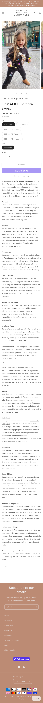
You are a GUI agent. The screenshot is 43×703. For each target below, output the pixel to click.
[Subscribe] (36, 607)
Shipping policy (10, 650)
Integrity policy (10, 635)
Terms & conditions (11, 640)
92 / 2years (9, 124)
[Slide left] (16, 93)
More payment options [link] (21, 176)
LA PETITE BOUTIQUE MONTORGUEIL (20, 697)
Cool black (9, 148)
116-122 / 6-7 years (13, 134)
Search (7, 615)
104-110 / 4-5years (12, 129)
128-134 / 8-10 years (13, 139)
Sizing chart (8, 620)
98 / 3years (24, 124)
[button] (2, 12)
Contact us (8, 630)
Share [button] (6, 566)
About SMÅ (8, 625)
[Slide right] (26, 93)
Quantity (4, 152)
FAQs (6, 645)
